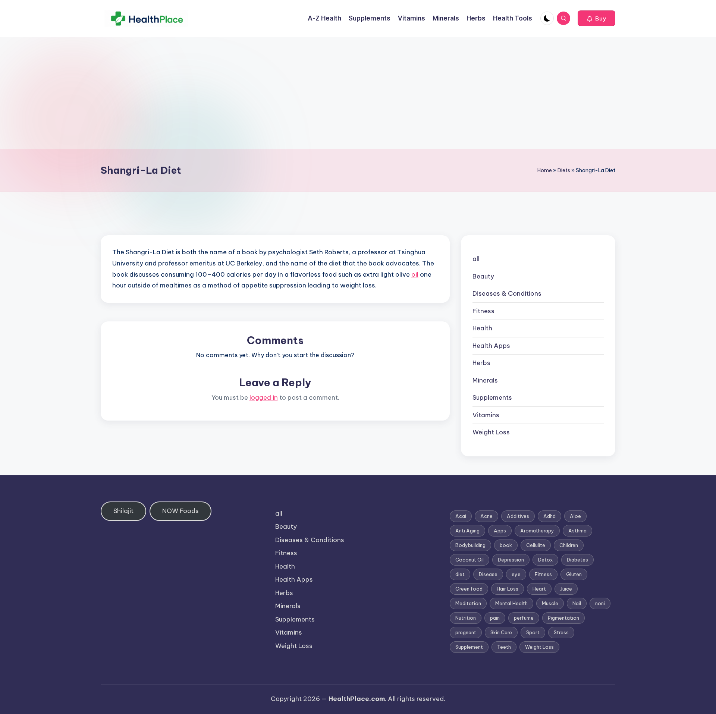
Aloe (575, 516)
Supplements (492, 397)
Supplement (469, 647)
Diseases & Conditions (506, 293)
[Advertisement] (358, 93)
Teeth (504, 647)
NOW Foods (180, 511)
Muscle (550, 603)
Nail (576, 603)
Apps (500, 531)
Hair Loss (507, 589)
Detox (545, 560)
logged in (263, 397)
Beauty (483, 276)
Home (544, 170)
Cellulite (535, 545)
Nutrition (465, 618)
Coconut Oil (469, 560)
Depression (511, 560)
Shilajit (123, 511)
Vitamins (485, 415)
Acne (486, 516)
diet (460, 574)
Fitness (483, 311)
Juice (566, 589)
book (506, 545)
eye (516, 574)
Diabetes (577, 560)
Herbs (481, 363)
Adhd (549, 516)
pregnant (465, 632)
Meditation (468, 603)
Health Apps (491, 346)
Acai (460, 516)
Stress (561, 632)
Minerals (485, 380)
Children (568, 545)
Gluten (574, 574)
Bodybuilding (470, 545)
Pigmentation (563, 618)
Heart (539, 589)
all (476, 259)
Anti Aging (467, 531)
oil (414, 274)
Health (482, 328)
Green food (469, 589)
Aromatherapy (537, 531)
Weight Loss (491, 432)
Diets (564, 170)
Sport (533, 632)
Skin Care (501, 632)
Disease (488, 574)
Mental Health (511, 603)
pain (495, 618)
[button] (596, 18)
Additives (518, 516)
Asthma (577, 531)
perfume (524, 618)
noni (600, 603)
